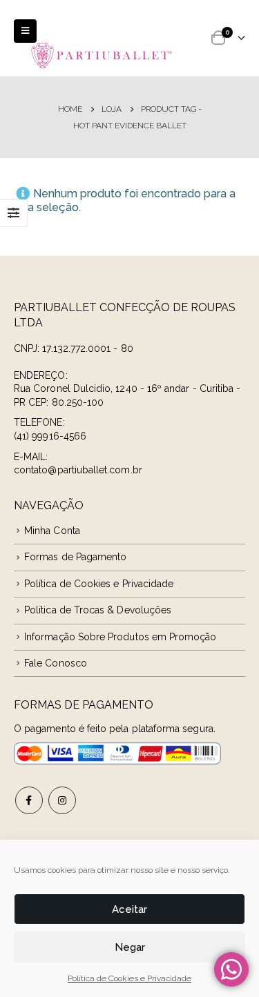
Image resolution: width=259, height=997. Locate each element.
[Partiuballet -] (102, 55)
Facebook (29, 800)
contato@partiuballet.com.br (78, 469)
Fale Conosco (55, 663)
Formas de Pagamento (75, 556)
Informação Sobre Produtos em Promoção (120, 636)
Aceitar (129, 909)
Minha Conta (52, 530)
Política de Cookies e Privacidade (129, 978)
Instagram (62, 800)
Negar (130, 947)
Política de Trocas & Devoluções (97, 609)
